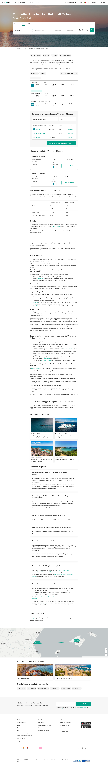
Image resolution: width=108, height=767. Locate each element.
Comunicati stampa (43, 730)
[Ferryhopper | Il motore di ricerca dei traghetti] (6, 2)
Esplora (38, 2)
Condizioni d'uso (31, 759)
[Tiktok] (85, 747)
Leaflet (83, 656)
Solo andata (17, 23)
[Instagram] (82, 747)
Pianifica (31, 2)
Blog (18, 725)
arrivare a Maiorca (68, 348)
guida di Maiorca (46, 360)
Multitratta (29, 23)
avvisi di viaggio (44, 603)
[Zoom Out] (106, 655)
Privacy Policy (83, 707)
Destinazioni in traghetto (24, 733)
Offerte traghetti (21, 2)
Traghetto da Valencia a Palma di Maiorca (38, 48)
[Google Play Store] (86, 723)
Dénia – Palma (32, 688)
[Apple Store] (86, 726)
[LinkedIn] (89, 747)
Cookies (38, 759)
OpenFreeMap (88, 656)
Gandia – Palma (65, 688)
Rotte (25, 48)
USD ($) (94, 2)
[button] (38, 73)
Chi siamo (41, 722)
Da (15, 28)
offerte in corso (56, 226)
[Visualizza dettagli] (49, 705)
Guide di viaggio (21, 727)
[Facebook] (78, 747)
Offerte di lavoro (42, 733)
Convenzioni (41, 727)
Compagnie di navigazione (24, 735)
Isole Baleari (46, 358)
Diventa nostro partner (44, 725)
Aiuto (80, 2)
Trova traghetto (69, 166)
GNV (36, 306)
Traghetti (19, 48)
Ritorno (23, 23)
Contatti (62, 727)
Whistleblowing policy (56, 759)
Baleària (35, 302)
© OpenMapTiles (94, 656)
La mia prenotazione (70, 2)
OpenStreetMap (105, 656)
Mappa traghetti (21, 738)
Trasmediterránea (40, 297)
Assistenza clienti (64, 725)
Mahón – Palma (76, 688)
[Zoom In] (106, 652)
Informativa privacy (45, 759)
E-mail (58, 702)
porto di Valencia (35, 368)
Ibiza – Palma (21, 688)
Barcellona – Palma (43, 688)
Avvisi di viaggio (64, 731)
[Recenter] (106, 649)
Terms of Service (60, 708)
